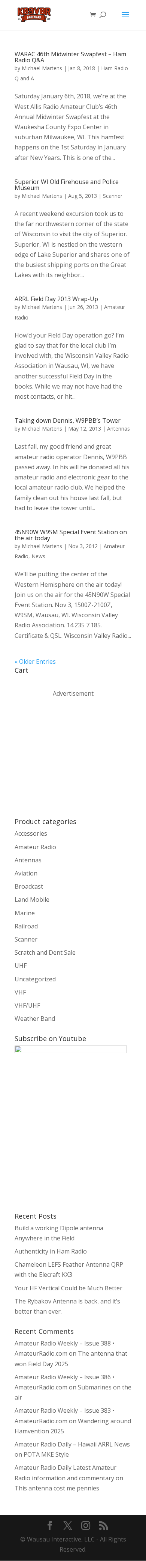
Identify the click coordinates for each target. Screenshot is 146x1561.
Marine (25, 913)
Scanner (112, 195)
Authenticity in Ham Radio (51, 1251)
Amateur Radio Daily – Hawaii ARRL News (72, 1444)
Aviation (26, 873)
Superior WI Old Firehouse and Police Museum (67, 185)
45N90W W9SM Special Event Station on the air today (71, 535)
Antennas (118, 428)
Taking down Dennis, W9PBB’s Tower (68, 420)
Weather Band (35, 1018)
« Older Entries (35, 661)
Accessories (31, 833)
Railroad (26, 926)
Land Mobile (32, 899)
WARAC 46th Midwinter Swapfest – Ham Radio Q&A (70, 57)
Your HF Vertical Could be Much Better (68, 1288)
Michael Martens (42, 68)
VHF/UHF (27, 1005)
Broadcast (29, 886)
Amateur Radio (35, 847)
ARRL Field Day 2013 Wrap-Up (56, 299)
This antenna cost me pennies (57, 1488)
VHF (20, 992)
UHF (21, 965)
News (38, 556)
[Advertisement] (71, 757)
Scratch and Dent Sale (45, 952)
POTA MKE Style (46, 1454)
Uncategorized (35, 979)
